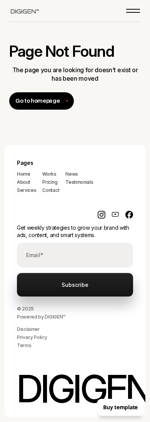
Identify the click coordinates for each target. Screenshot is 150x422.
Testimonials (79, 182)
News (71, 174)
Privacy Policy (32, 337)
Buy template (120, 407)
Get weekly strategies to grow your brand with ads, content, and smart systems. (73, 231)
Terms (24, 345)
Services (26, 190)
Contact (50, 190)
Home (23, 174)
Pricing (49, 182)
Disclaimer (28, 329)
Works (49, 174)
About (23, 182)
